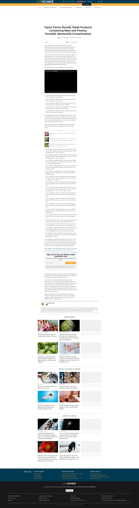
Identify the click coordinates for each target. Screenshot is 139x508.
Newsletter (75, 42)
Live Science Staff (65, 37)
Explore (79, 4)
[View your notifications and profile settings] (99, 2)
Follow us (69, 42)
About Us (73, 496)
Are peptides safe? (78, 7)
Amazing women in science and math (69, 475)
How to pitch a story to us (78, 500)
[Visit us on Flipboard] (80, 1)
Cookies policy (43, 498)
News (80, 37)
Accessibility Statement (14, 496)
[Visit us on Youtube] (79, 1)
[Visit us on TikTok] (82, 1)
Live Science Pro (97, 7)
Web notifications (106, 498)
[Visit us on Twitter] (75, 1)
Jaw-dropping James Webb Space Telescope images (72, 473)
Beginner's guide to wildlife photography (98, 475)
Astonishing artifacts (38, 478)
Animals (41, 4)
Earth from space (37, 475)
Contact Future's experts (46, 496)
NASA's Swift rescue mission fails (65, 7)
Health (53, 4)
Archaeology (47, 4)
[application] (61, 81)
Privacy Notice (48, 266)
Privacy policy (11, 498)
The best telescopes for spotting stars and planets (99, 476)
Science (57, 4)
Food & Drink (71, 25)
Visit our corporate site (90, 486)
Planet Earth (63, 4)
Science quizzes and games (95, 473)
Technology (74, 4)
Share (47, 42)
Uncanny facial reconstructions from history (70, 478)
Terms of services (59, 265)
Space (69, 4)
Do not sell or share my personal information (114, 500)
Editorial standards (44, 500)
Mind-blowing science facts (95, 478)
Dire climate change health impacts (50, 7)
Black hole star (88, 7)
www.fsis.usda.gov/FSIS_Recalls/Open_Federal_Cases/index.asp (60, 250)
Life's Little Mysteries (38, 473)
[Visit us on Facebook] (73, 1)
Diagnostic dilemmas (38, 476)
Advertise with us (75, 498)
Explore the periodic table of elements (69, 476)
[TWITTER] (47, 304)
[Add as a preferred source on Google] (69, 490)
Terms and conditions (108, 496)
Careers (10, 500)
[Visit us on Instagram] (77, 1)
